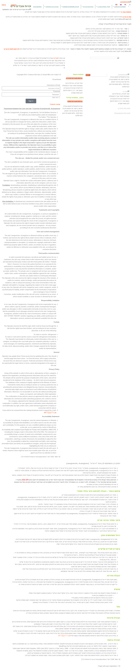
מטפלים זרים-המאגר (119, 6)
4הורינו (56, 58)
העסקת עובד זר (126, 12)
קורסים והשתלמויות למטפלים (70, 6)
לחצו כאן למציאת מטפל (74, 78)
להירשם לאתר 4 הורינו (11, 49)
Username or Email (53, 85)
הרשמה (13, 5)
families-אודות (37, 6)
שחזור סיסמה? (55, 104)
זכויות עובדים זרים (88, 6)
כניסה (4, 5)
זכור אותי (55, 97)
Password (56, 91)
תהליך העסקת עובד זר (103, 6)
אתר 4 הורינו (127, 17)
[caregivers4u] (125, 2)
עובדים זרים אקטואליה (51, 6)
